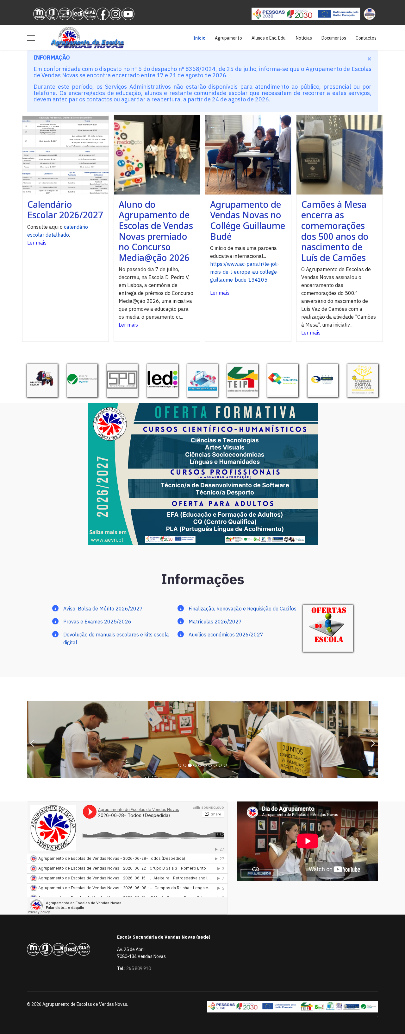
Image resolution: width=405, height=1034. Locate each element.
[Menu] (31, 38)
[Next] (371, 739)
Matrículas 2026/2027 (215, 621)
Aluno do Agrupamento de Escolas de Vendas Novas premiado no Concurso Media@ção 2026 (156, 231)
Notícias (304, 38)
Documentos (333, 38)
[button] (305, 155)
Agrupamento (228, 38)
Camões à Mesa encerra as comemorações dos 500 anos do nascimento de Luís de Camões (335, 231)
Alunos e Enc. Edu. (269, 38)
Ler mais (37, 242)
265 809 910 (138, 968)
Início (199, 38)
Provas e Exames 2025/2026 (97, 621)
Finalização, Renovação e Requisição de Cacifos (242, 608)
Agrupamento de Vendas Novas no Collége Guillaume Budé (247, 220)
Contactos (366, 38)
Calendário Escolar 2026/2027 (65, 209)
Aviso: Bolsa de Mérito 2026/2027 (103, 608)
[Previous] (33, 739)
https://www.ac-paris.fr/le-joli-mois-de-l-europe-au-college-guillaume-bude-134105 (244, 272)
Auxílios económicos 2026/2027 (226, 634)
